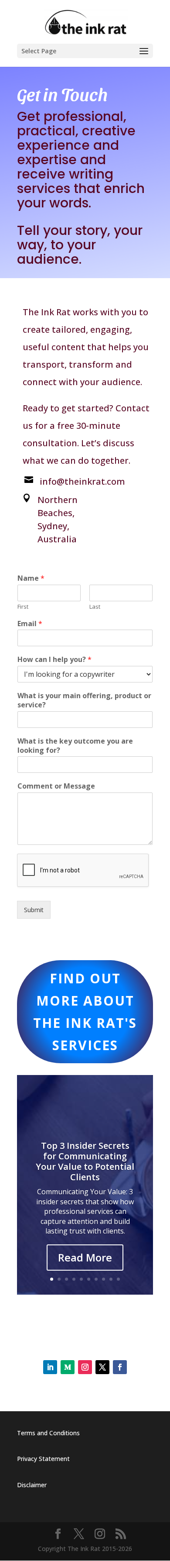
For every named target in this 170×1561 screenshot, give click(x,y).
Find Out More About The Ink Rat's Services (85, 1011)
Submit (34, 910)
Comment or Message (56, 786)
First (22, 606)
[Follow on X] (102, 1367)
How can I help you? (54, 659)
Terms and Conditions (48, 1433)
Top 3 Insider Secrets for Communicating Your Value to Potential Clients (85, 1161)
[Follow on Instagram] (85, 1367)
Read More (85, 1257)
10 (118, 1279)
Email (29, 623)
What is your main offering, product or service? (84, 700)
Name (30, 578)
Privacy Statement (43, 1458)
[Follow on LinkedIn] (50, 1367)
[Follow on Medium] (68, 1367)
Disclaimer (32, 1485)
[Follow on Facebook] (120, 1367)
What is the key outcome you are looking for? (75, 746)
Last (94, 606)
